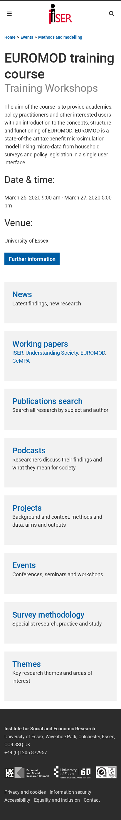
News (22, 294)
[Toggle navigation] (9, 13)
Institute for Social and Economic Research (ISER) (60, 14)
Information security (70, 792)
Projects (27, 508)
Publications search (47, 401)
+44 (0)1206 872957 (25, 752)
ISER (17, 353)
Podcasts (29, 450)
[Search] (112, 13)
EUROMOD (92, 353)
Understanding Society (52, 353)
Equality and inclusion (57, 800)
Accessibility (17, 800)
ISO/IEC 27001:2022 (106, 772)
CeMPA (21, 361)
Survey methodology (48, 615)
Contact (92, 800)
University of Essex (72, 772)
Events (24, 565)
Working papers (40, 344)
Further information (32, 259)
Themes (26, 664)
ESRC (26, 772)
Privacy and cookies (25, 792)
